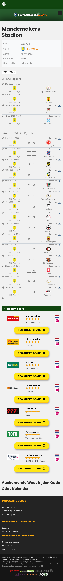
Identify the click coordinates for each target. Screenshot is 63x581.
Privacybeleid (15, 559)
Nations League (9, 549)
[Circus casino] (31, 348)
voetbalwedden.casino (24, 557)
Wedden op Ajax (9, 507)
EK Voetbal (7, 545)
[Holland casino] (31, 463)
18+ (30, 561)
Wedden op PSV (9, 514)
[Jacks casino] (31, 325)
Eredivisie (6, 527)
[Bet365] (31, 371)
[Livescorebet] (31, 394)
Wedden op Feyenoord (12, 510)
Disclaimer (26, 559)
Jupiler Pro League (10, 531)
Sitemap (52, 557)
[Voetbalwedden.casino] (31, 15)
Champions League (10, 542)
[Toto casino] (31, 440)
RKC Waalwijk (33, 48)
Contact (5, 559)
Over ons (35, 559)
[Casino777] (31, 417)
